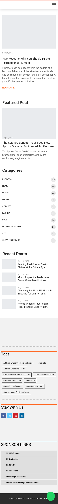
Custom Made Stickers (44, 375)
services (6, 206)
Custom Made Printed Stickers (16, 392)
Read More (8, 87)
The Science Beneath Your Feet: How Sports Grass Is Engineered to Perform (28, 144)
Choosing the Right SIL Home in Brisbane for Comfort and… (35, 292)
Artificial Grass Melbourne (14, 369)
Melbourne (30, 380)
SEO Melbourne (12, 453)
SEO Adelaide (12, 459)
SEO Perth (10, 465)
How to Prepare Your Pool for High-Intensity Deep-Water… (33, 305)
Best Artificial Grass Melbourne (16, 375)
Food (5, 220)
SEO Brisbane (12, 471)
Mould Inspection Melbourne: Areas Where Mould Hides (33, 279)
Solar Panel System (34, 386)
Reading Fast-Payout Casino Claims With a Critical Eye (33, 266)
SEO (4, 233)
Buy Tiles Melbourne (12, 380)
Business (7, 179)
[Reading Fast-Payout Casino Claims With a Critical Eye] (9, 264)
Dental (6, 193)
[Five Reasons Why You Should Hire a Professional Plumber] (29, 32)
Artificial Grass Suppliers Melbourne (18, 363)
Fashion (6, 213)
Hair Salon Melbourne (12, 386)
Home (5, 186)
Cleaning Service (11, 240)
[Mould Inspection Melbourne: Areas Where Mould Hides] (9, 277)
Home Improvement (12, 226)
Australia (42, 363)
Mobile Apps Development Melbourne (22, 482)
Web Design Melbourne (16, 477)
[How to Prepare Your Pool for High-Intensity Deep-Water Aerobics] (9, 304)
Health (5, 199)
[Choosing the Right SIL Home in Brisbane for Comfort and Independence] (9, 291)
